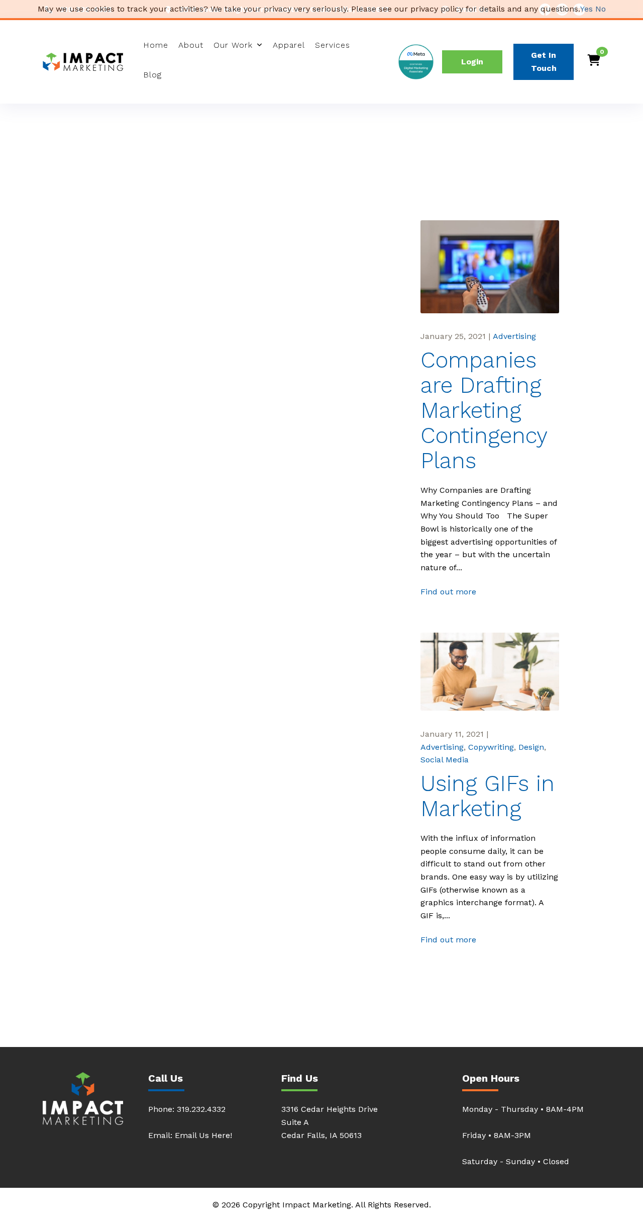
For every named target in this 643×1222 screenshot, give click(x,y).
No (600, 9)
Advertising (514, 336)
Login (472, 61)
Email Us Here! (203, 1135)
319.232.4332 (201, 1109)
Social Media (444, 759)
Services (332, 45)
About (190, 45)
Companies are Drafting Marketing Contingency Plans (483, 411)
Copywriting (491, 747)
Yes (586, 9)
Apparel (289, 45)
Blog (152, 74)
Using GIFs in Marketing (487, 796)
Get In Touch (544, 61)
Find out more (448, 591)
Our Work (233, 45)
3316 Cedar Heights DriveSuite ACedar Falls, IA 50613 (329, 1122)
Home (155, 45)
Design (531, 747)
